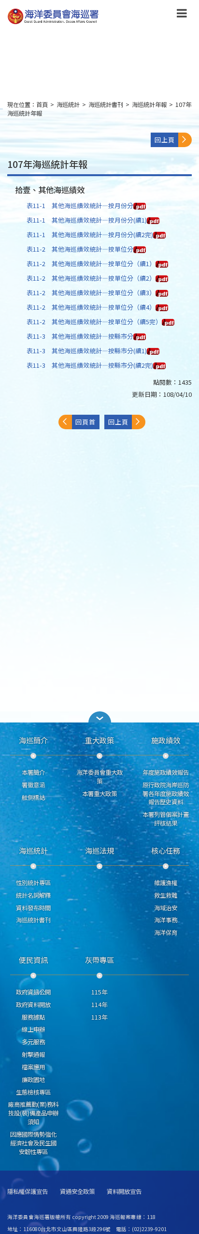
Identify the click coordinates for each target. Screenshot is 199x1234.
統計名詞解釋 (33, 895)
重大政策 (99, 740)
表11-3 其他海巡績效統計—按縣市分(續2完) (90, 365)
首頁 (42, 104)
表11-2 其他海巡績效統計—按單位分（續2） (91, 278)
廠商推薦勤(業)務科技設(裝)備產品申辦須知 (33, 1113)
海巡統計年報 (149, 104)
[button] (182, 15)
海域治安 (165, 907)
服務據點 (33, 1017)
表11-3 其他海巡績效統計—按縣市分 (80, 336)
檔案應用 (33, 1067)
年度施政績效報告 (165, 772)
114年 (99, 1004)
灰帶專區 (99, 959)
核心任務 (165, 850)
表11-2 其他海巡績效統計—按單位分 (80, 249)
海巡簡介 (33, 740)
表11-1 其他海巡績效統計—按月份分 (80, 205)
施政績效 (165, 740)
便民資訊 (33, 959)
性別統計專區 (33, 882)
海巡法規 (99, 850)
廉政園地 (33, 1079)
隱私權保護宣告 (27, 1192)
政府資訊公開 (33, 992)
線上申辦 (33, 1029)
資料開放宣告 (124, 1192)
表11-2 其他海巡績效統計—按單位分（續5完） (94, 321)
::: (1, 108)
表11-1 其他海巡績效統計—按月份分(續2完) (90, 234)
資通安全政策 (77, 1192)
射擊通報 (33, 1054)
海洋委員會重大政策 (99, 776)
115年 (99, 992)
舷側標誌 (33, 797)
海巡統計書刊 (105, 104)
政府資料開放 (33, 1004)
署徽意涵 (33, 785)
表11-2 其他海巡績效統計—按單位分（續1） (91, 263)
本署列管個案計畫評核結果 (165, 819)
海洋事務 (165, 920)
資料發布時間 (33, 907)
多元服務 (33, 1042)
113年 (99, 1017)
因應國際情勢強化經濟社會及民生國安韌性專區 (33, 1143)
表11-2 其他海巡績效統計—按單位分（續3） (91, 292)
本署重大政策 (99, 793)
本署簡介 (33, 772)
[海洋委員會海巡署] (82, 16)
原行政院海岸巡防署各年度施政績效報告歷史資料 (165, 794)
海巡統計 (68, 104)
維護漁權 (165, 882)
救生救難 (165, 895)
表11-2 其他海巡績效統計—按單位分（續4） (91, 307)
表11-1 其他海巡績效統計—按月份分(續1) (87, 220)
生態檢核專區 (33, 1092)
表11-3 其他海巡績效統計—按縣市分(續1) (87, 350)
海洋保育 (165, 932)
